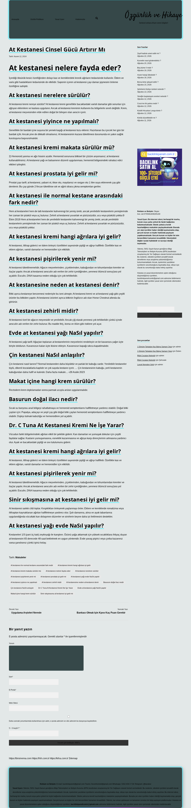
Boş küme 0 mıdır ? (145, 68)
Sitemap (73, 758)
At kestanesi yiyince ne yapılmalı (24, 582)
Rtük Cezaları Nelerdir (146, 356)
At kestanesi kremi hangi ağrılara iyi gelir (74, 565)
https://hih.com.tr (40, 758)
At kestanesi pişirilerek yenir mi (23, 577)
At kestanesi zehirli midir (51, 582)
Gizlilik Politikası (37, 19)
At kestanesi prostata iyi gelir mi (53, 577)
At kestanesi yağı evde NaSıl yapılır (85, 577)
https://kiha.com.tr (59, 758)
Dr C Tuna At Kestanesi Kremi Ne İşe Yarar (55, 588)
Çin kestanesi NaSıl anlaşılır (22, 588)
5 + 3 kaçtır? (14, 728)
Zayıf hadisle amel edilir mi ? (148, 53)
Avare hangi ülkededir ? (147, 75)
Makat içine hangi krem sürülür (23, 594)
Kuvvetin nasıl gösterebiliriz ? (149, 61)
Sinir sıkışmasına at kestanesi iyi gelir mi (56, 594)
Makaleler (20, 557)
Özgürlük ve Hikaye (153, 15)
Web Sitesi (13, 703)
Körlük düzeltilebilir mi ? (147, 118)
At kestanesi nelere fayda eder (58, 571)
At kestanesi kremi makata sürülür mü (26, 571)
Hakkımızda (80, 19)
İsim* (11, 677)
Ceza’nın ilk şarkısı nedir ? (148, 103)
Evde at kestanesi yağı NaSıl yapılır (92, 588)
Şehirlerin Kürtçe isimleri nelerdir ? (151, 89)
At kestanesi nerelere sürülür (86, 571)
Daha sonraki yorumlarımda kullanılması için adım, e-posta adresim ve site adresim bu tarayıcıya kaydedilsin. (53, 721)
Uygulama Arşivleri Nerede (26, 612)
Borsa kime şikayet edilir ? (147, 82)
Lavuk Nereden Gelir (145, 365)
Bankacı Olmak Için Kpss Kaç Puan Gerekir (101, 612)
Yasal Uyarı (59, 19)
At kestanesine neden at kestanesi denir (82, 582)
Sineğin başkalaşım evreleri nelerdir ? (152, 96)
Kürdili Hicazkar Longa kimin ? (149, 111)
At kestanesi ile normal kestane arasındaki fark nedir (32, 565)
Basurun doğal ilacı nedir (113, 582)
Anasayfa (15, 19)
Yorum (11, 643)
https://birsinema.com (20, 758)
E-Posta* (12, 690)
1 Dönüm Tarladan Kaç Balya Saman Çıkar (154, 347)
